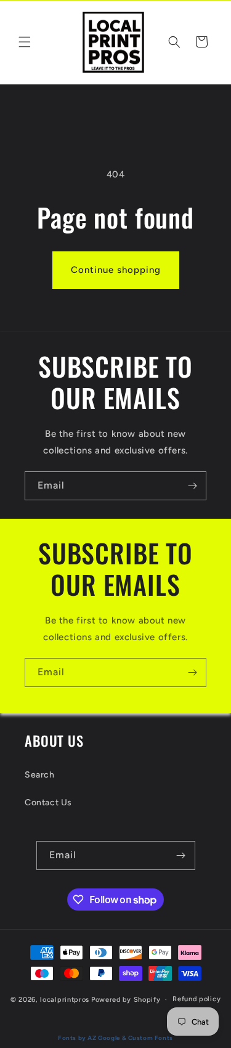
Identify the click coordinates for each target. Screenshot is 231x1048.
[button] (24, 41)
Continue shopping (116, 269)
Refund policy (196, 999)
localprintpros (64, 1000)
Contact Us (48, 802)
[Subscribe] (192, 485)
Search (40, 775)
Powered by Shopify (126, 1000)
